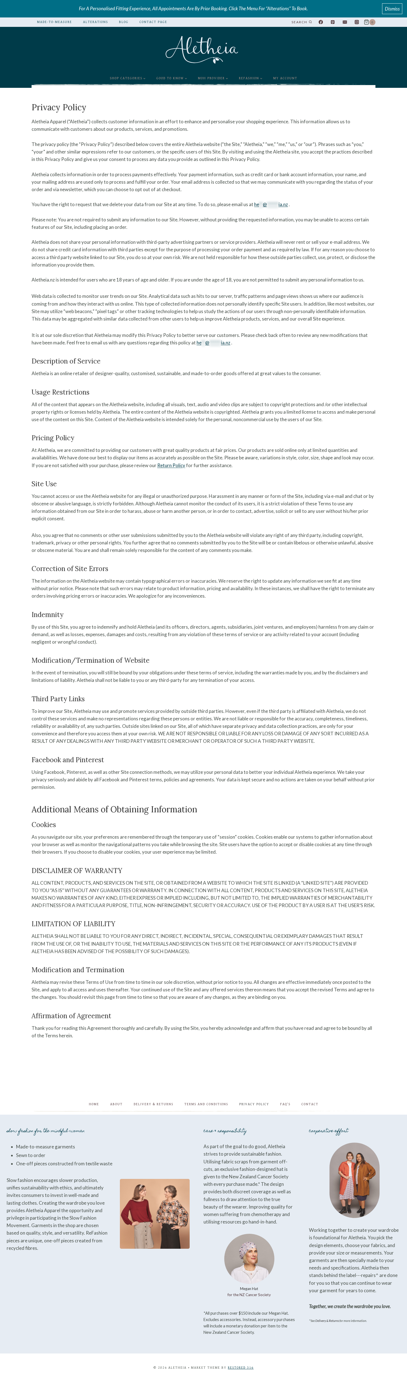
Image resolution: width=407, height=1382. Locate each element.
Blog (123, 22)
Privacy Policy (254, 1104)
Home (94, 1104)
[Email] (345, 22)
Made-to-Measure (54, 22)
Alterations (95, 22)
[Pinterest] (332, 22)
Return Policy (171, 465)
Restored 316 (241, 1368)
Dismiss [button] (392, 9)
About (116, 1104)
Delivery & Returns (153, 1104)
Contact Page (153, 22)
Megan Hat (249, 1288)
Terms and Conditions (206, 1104)
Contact (310, 1104)
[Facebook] (320, 22)
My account (285, 78)
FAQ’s (285, 1104)
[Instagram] (356, 22)
